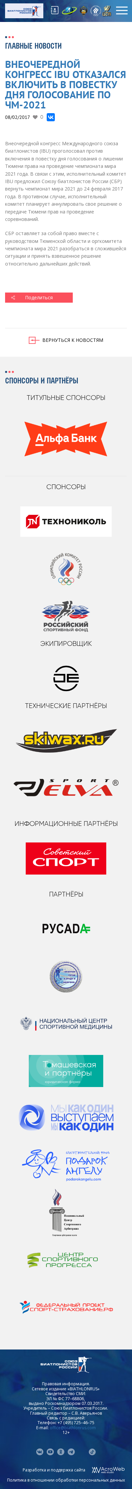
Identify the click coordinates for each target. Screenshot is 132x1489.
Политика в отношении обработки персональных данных (66, 1480)
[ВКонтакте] (51, 117)
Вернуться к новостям (72, 340)
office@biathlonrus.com (73, 1428)
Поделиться (39, 297)
